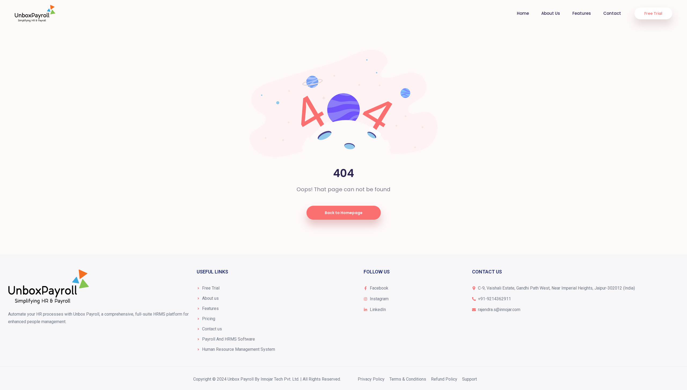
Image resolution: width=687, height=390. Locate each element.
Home (523, 13)
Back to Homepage (344, 212)
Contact (612, 13)
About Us (550, 13)
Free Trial (653, 13)
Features (581, 13)
